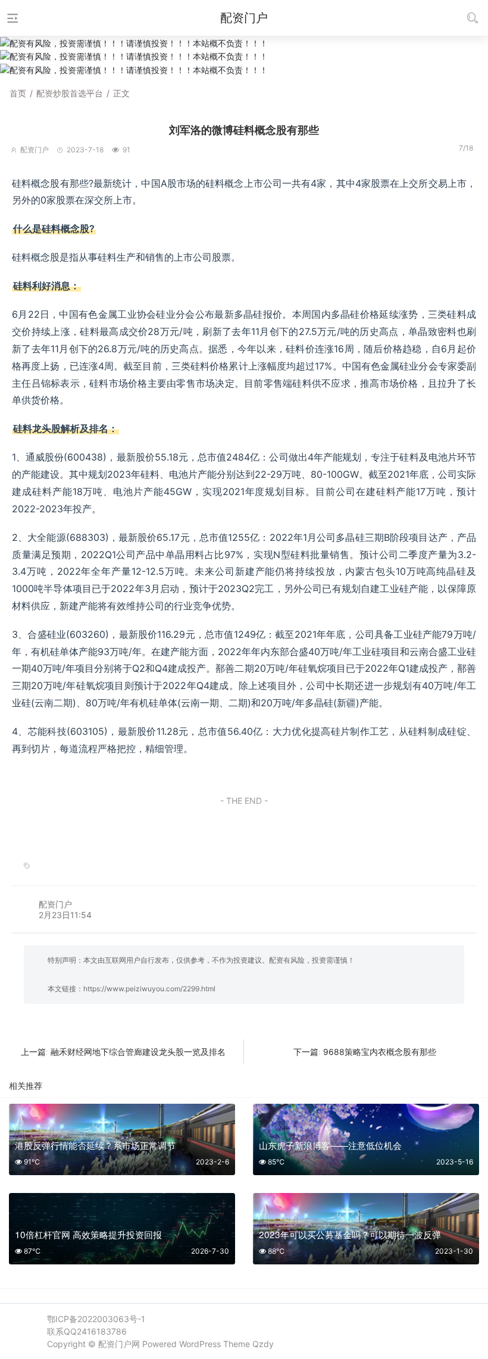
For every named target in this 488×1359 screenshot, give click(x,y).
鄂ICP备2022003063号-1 (96, 1319)
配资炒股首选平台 (69, 93)
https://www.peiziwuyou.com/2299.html (149, 988)
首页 (18, 93)
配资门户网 (119, 1344)
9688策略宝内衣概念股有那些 (379, 1052)
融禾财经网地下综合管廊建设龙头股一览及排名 (138, 1052)
